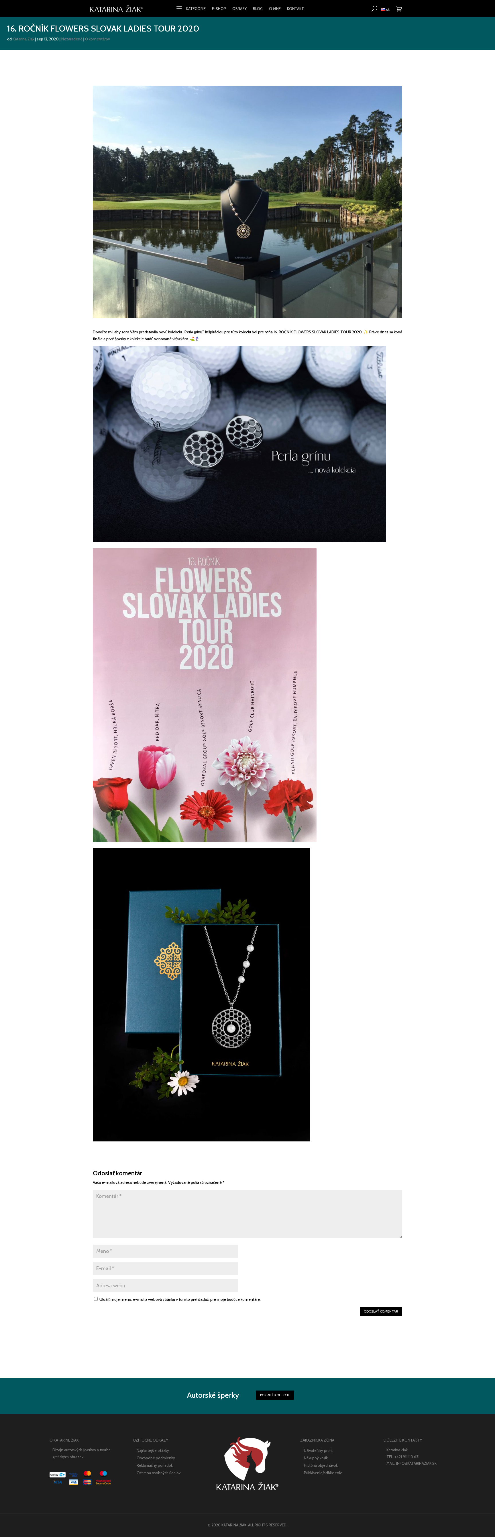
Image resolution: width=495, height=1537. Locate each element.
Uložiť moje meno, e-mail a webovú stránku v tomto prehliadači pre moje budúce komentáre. (180, 1299)
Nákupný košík (316, 1458)
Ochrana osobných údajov (158, 1472)
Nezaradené (71, 39)
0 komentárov (97, 39)
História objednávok (321, 1465)
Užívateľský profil (318, 1450)
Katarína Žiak (23, 39)
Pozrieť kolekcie (275, 1395)
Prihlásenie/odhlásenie (323, 1472)
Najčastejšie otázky (153, 1450)
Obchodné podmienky (156, 1458)
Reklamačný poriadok (155, 1465)
